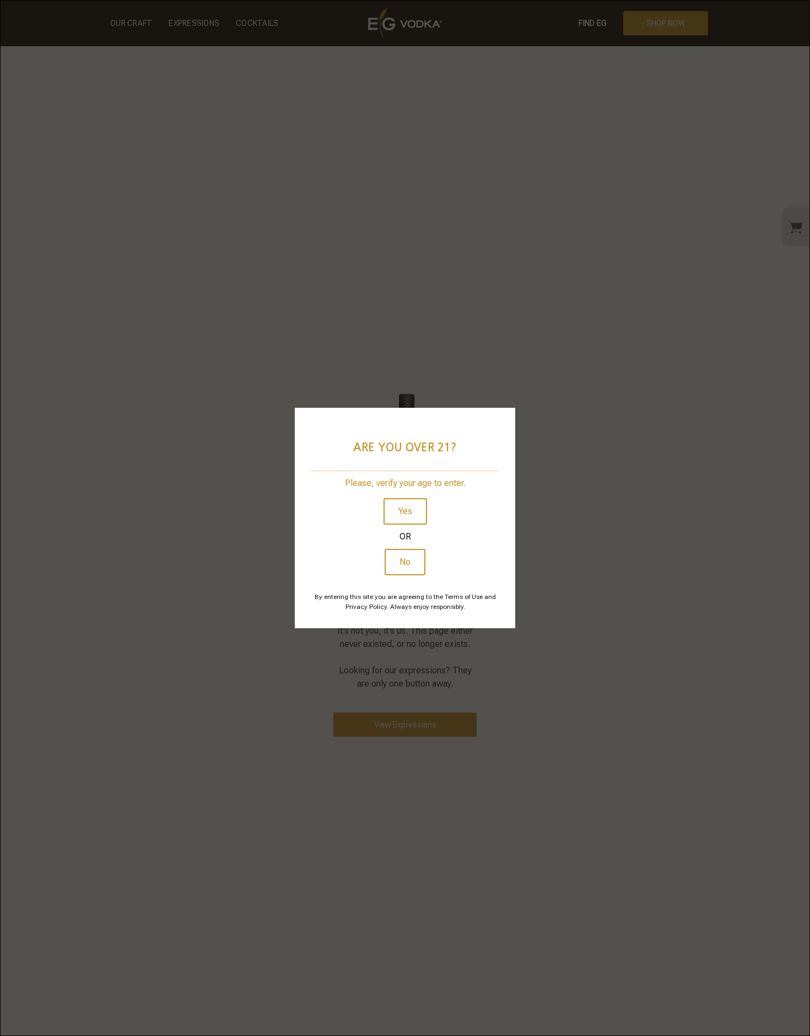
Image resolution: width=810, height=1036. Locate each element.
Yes (405, 511)
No (405, 562)
